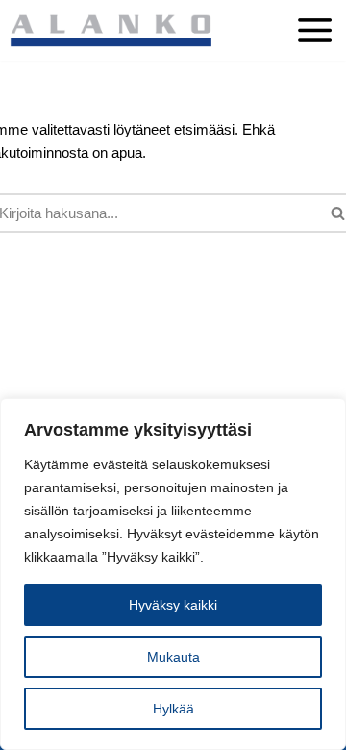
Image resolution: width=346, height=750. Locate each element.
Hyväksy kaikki (173, 604)
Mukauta (173, 656)
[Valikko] (315, 37)
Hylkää (173, 708)
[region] (173, 574)
